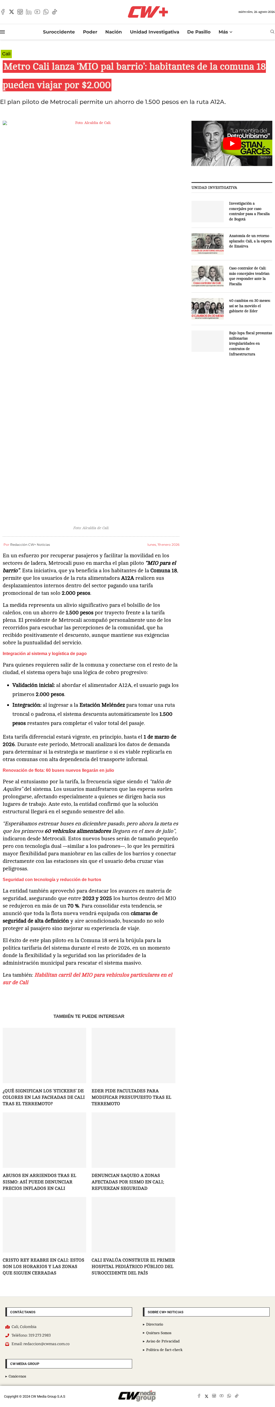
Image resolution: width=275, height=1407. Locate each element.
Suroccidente (59, 32)
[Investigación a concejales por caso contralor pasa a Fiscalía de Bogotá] (207, 211)
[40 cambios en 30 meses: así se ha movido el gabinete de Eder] (207, 308)
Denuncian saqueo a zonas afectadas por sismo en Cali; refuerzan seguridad (128, 1182)
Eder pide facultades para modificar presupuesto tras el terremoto (131, 1097)
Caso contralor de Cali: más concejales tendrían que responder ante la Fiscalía (249, 276)
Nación (113, 32)
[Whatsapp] (46, 12)
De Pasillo (199, 32)
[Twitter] (12, 12)
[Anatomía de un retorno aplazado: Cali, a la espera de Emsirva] (207, 244)
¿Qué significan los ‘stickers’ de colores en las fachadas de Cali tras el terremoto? (44, 1097)
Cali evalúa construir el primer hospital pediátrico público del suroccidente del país (133, 1267)
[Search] (272, 32)
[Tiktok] (54, 12)
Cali (6, 54)
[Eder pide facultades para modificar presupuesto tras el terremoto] (133, 1056)
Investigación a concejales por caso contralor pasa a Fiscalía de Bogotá (249, 211)
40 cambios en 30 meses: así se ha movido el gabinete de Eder (249, 306)
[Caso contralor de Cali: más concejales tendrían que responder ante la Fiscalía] (207, 276)
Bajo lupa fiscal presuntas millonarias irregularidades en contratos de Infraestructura (250, 343)
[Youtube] (37, 12)
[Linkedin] (29, 12)
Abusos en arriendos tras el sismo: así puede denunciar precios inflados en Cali (39, 1182)
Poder (90, 32)
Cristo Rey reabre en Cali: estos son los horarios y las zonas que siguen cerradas (43, 1267)
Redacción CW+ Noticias (30, 545)
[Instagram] (20, 12)
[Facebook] (3, 12)
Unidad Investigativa (154, 32)
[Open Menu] (2, 31)
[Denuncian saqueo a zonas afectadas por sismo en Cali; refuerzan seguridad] (133, 1140)
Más (223, 32)
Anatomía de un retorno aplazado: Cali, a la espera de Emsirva (250, 241)
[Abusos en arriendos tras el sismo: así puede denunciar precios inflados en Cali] (44, 1140)
